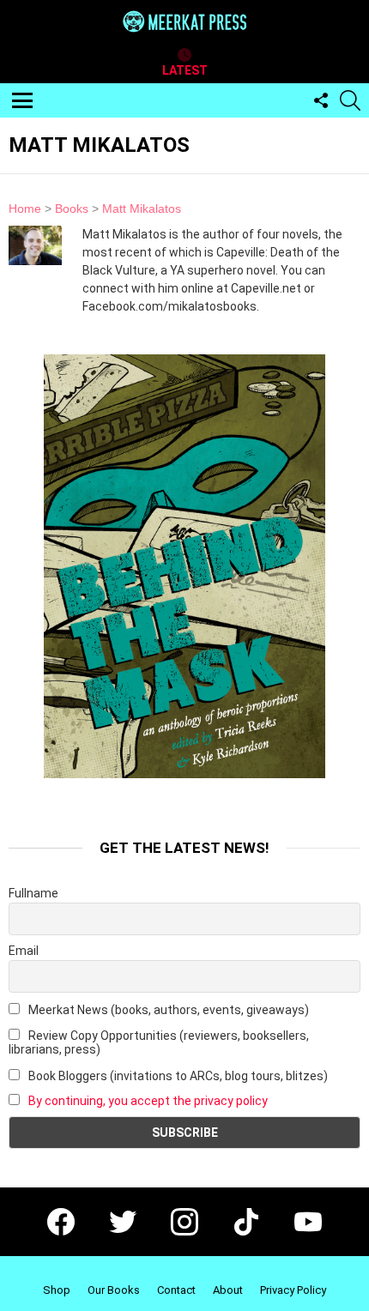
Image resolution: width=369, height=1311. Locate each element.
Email (24, 951)
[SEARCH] (350, 100)
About (228, 1290)
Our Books (114, 1290)
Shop (56, 1290)
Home (25, 208)
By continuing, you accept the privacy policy (148, 1101)
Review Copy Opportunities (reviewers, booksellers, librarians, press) (159, 1042)
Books (71, 208)
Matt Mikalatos (141, 208)
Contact (176, 1290)
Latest (185, 70)
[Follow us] (321, 100)
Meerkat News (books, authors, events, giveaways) (167, 1010)
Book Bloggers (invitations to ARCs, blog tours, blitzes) (177, 1076)
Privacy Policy (293, 1290)
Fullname (33, 893)
